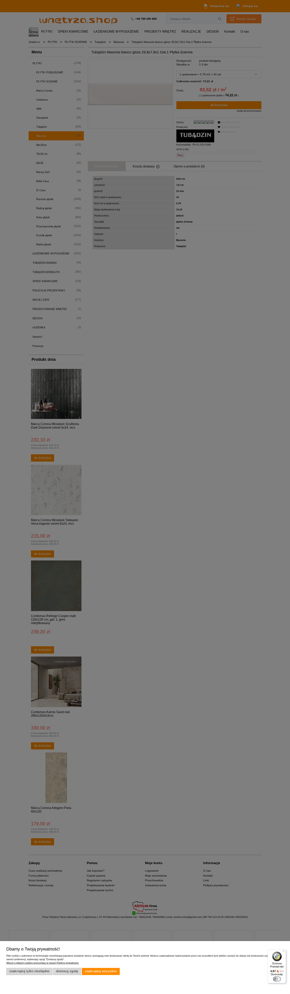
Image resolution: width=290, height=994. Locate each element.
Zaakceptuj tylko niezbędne (29, 971)
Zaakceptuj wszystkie (101, 971)
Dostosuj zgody (67, 971)
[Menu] (283, 952)
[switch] (277, 979)
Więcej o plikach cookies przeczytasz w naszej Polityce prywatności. (42, 963)
